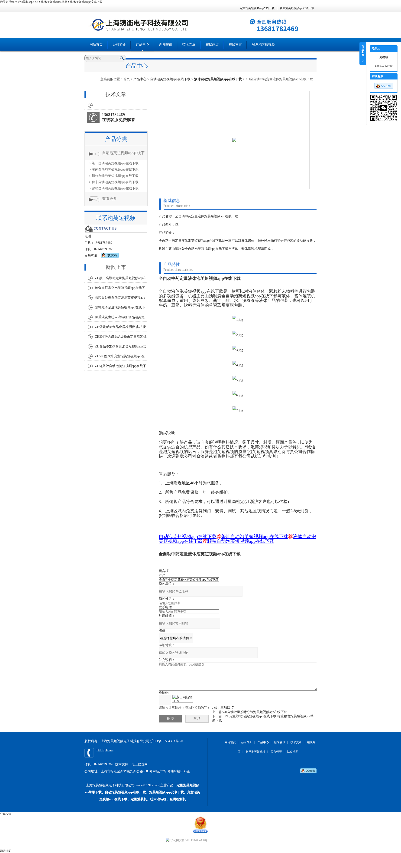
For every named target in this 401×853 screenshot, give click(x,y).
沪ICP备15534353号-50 (166, 741)
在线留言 (235, 44)
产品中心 (142, 44)
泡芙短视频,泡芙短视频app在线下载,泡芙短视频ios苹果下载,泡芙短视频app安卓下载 (51, 1)
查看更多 (109, 199)
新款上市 (116, 267)
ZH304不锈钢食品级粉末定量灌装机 (120, 336)
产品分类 (116, 139)
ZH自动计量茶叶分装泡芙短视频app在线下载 (255, 712)
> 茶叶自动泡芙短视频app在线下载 (114, 163)
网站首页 (96, 44)
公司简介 (119, 44)
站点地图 (292, 751)
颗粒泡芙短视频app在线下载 (297, 8)
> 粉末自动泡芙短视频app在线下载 (114, 182)
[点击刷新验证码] (182, 699)
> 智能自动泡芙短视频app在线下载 (114, 188)
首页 (126, 79)
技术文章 (188, 44)
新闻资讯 (165, 44)
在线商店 (212, 44)
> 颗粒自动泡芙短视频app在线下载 (114, 176)
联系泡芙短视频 (263, 44)
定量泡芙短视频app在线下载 (257, 8)
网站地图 (5, 851)
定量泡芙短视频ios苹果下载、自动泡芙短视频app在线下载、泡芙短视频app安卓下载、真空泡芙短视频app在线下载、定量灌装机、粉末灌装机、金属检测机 (142, 792)
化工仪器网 (139, 764)
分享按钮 (5, 814)
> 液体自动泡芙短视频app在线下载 (114, 169)
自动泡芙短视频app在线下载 (170, 79)
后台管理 (276, 751)
